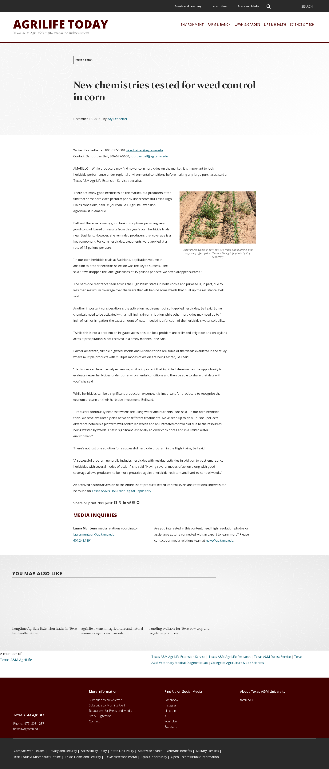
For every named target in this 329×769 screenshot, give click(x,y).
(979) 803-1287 (33, 723)
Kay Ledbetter (117, 119)
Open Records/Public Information (195, 757)
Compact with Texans (29, 751)
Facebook (171, 700)
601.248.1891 (82, 540)
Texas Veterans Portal (121, 757)
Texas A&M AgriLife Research (229, 657)
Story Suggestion (100, 716)
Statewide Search (150, 751)
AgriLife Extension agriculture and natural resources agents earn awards (112, 631)
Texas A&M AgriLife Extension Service (178, 657)
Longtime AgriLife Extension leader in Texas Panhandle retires (44, 631)
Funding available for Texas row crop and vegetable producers (179, 631)
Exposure (170, 727)
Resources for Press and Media (110, 711)
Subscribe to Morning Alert (107, 705)
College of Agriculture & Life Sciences (237, 663)
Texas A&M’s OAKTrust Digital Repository (121, 491)
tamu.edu (246, 700)
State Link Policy (122, 751)
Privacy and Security (63, 751)
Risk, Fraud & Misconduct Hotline (37, 757)
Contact (94, 721)
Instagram (171, 705)
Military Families (207, 751)
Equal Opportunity (154, 757)
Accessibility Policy (94, 751)
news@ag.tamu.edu (219, 540)
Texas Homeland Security (83, 757)
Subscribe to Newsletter (105, 700)
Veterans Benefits (179, 751)
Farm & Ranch (84, 60)
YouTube (170, 721)
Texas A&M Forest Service (272, 657)
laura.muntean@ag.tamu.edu (93, 534)
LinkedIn (170, 711)
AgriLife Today (60, 24)
